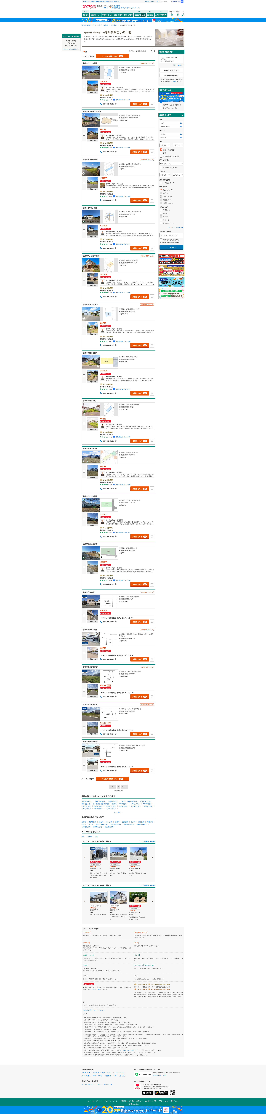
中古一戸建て (128, 15)
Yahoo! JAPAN (149, 2)
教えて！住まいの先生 (105, 1084)
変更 (181, 123)
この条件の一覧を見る (148, 841)
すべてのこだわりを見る (175, 227)
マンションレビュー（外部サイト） (129, 1050)
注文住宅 (138, 15)
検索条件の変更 (165, 115)
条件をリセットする (178, 65)
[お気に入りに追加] (152, 104)
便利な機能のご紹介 (159, 1075)
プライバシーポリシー (95, 1101)
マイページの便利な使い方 (71, 49)
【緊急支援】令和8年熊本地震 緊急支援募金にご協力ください (101, 2)
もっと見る (117, 812)
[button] (84, 850)
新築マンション (96, 15)
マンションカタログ (88, 1084)
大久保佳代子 (176, 2)
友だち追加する (145, 1074)
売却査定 (150, 15)
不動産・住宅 (86, 1072)
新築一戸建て (118, 15)
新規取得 (117, 6)
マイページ (173, 81)
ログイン (106, 8)
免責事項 (147, 1101)
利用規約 (124, 1101)
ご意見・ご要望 (157, 1101)
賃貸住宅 (85, 15)
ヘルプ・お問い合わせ (171, 1101)
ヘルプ (157, 2)
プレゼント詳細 (95, 989)
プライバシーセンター (111, 1101)
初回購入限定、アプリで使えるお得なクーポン (126, 8)
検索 (182, 1)
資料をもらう (139, 104)
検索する (173, 247)
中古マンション (107, 15)
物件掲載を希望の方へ (136, 1101)
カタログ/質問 (159, 15)
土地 (143, 15)
